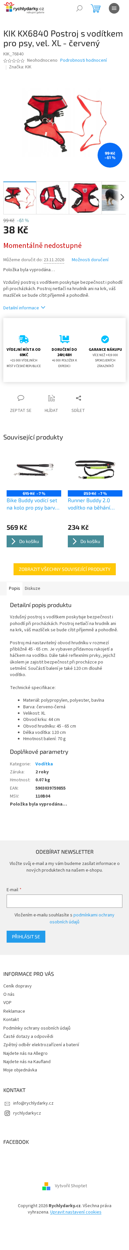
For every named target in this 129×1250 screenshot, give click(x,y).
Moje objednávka (20, 1070)
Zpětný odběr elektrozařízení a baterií (41, 1045)
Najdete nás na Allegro (25, 1053)
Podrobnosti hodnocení (83, 60)
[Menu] (114, 8)
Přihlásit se (26, 936)
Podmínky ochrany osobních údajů (36, 1028)
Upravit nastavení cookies (76, 1212)
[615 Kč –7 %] (34, 469)
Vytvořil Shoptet (71, 1186)
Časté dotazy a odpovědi (28, 1036)
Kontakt (11, 1019)
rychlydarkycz (27, 1113)
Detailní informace (21, 308)
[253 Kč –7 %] (95, 469)
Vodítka (44, 764)
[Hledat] (79, 8)
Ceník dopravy (17, 986)
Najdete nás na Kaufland (27, 1061)
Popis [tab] (14, 588)
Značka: (20, 67)
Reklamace (14, 1011)
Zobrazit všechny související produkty (64, 569)
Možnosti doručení (90, 260)
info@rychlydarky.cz (33, 1103)
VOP (7, 1002)
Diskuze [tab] (32, 588)
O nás (9, 994)
